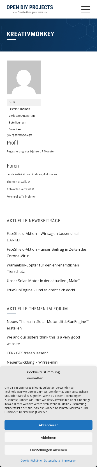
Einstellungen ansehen (48, 450)
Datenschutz (52, 460)
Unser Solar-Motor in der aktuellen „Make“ (43, 280)
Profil (12, 102)
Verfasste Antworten (22, 116)
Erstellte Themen (19, 109)
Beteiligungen (17, 122)
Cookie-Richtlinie (31, 460)
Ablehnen (48, 437)
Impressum (69, 460)
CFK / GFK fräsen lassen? (27, 352)
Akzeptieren (48, 425)
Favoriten (15, 129)
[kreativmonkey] (24, 79)
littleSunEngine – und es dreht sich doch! (41, 289)
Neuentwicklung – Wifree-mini (32, 362)
